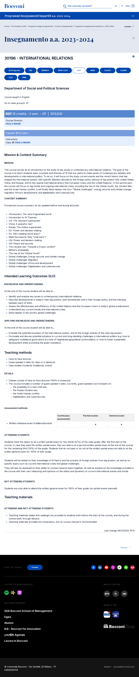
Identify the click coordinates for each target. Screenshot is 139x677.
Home (6, 26)
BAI (30, 70)
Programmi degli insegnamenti (40, 26)
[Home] (14, 6)
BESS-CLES (63, 70)
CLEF (11, 77)
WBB (24, 77)
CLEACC (107, 70)
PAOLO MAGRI (13, 123)
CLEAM (123, 70)
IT (122, 6)
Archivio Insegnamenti (64, 26)
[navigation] (69, 16)
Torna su (123, 548)
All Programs (14, 70)
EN (116, 6)
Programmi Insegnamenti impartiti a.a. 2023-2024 (94, 26)
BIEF (79, 70)
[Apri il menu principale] (133, 6)
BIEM (93, 70)
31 (27, 103)
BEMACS (45, 70)
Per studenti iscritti (18, 26)
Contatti (127, 27)
